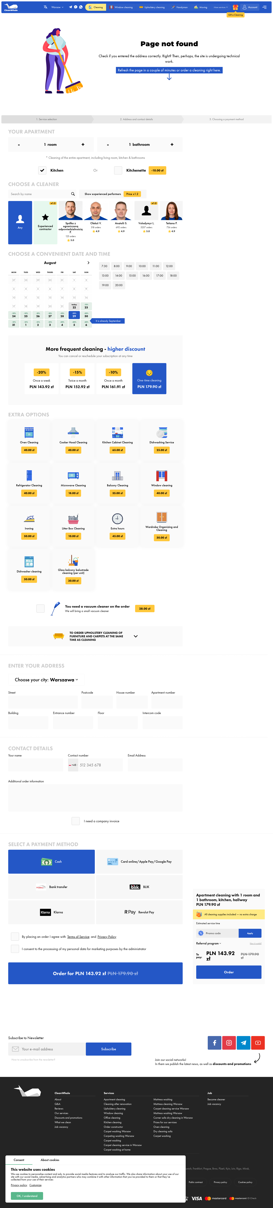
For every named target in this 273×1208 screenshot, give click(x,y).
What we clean (63, 1122)
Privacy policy (19, 1185)
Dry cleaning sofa (162, 1131)
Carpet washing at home (117, 1149)
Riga (238, 1168)
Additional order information (26, 781)
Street (11, 692)
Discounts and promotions (68, 1117)
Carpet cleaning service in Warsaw (123, 1145)
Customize (35, 1185)
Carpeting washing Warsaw (119, 1136)
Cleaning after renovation (117, 1104)
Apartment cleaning (114, 1099)
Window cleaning (113, 1113)
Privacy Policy (107, 937)
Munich (188, 1168)
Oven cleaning (161, 1127)
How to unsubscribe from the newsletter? (33, 1059)
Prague (207, 1168)
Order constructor (113, 1127)
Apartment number (163, 692)
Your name (15, 755)
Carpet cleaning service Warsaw (171, 1108)
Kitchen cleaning (112, 1122)
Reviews (59, 1108)
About (58, 1099)
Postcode (87, 692)
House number (125, 692)
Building (13, 713)
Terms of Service (78, 937)
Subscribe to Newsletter (26, 1038)
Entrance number (64, 713)
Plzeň (221, 1168)
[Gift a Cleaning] (235, 7)
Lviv (233, 1168)
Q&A (57, 1104)
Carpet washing (112, 1140)
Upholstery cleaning (114, 1108)
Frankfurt (197, 1168)
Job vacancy (61, 1127)
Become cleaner (216, 1099)
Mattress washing (162, 1099)
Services (109, 1093)
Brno (214, 1168)
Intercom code (152, 713)
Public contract (196, 1182)
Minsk (246, 1168)
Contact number (78, 755)
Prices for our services (165, 1122)
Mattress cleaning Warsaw (167, 1104)
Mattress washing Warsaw (167, 1113)
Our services (61, 1113)
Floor (101, 713)
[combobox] (73, 765)
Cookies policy (245, 1182)
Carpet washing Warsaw (117, 1131)
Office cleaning (112, 1117)
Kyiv (228, 1168)
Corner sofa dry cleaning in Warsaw (173, 1117)
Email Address (137, 755)
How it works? (255, 943)
